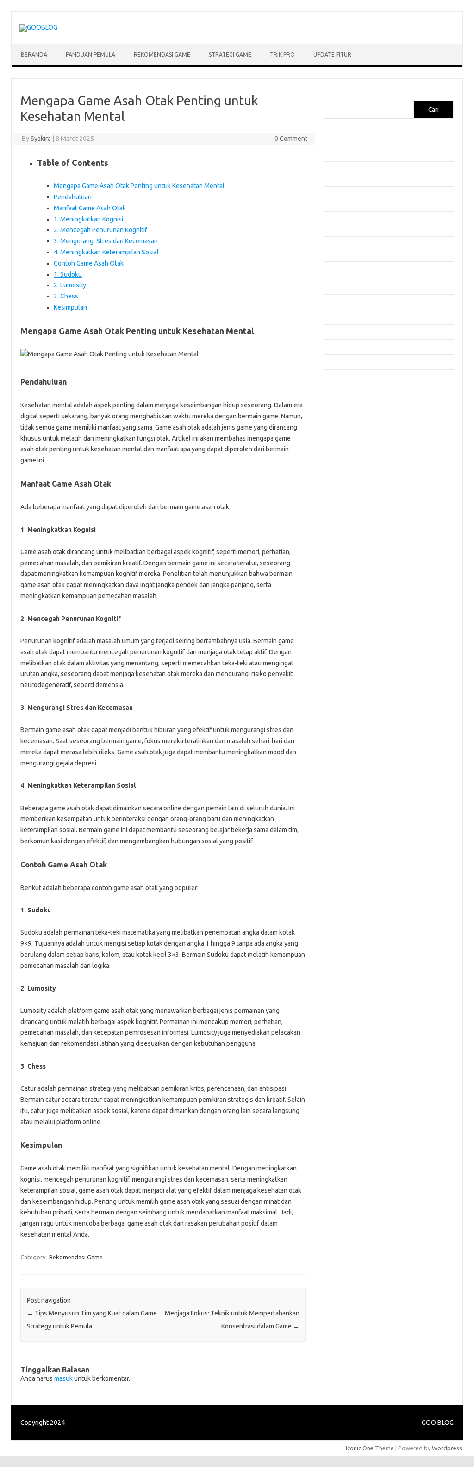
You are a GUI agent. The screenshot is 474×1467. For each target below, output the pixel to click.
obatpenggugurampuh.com (366, 588)
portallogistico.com (355, 454)
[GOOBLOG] (38, 27)
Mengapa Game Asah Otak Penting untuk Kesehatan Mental (139, 186)
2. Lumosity (70, 285)
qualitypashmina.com (358, 481)
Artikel (332, 287)
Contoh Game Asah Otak (89, 263)
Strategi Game (230, 54)
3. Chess (66, 296)
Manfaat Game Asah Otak (90, 208)
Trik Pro (282, 54)
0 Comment (290, 138)
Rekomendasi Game (162, 54)
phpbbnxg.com (349, 445)
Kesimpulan (70, 307)
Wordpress (447, 1448)
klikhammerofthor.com (360, 534)
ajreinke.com (346, 517)
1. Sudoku (68, 274)
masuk (63, 1378)
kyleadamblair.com (354, 543)
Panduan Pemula (90, 54)
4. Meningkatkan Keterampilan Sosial (106, 252)
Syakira (41, 138)
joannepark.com (351, 401)
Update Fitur (332, 54)
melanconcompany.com (361, 428)
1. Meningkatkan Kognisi (88, 219)
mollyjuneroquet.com (358, 579)
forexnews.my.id (352, 490)
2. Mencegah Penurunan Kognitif (100, 230)
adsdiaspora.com (352, 508)
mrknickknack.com (354, 437)
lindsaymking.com (353, 552)
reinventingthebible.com (362, 615)
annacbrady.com (351, 526)
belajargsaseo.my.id (357, 499)
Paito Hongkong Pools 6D (364, 640)
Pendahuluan (73, 197)
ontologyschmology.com (363, 597)
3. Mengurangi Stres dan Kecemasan (106, 241)
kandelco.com (348, 410)
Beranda (34, 54)
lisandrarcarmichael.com (362, 570)
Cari (329, 95)
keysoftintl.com (350, 419)
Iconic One (360, 1448)
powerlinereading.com (360, 464)
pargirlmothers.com (356, 606)
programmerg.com (354, 472)
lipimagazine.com (352, 561)
